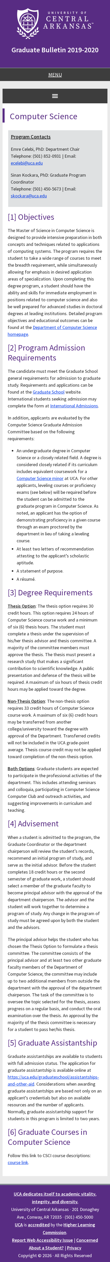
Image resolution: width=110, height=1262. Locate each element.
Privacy (74, 1248)
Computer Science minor (40, 478)
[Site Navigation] (55, 96)
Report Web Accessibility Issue (42, 1240)
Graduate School (48, 392)
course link (18, 1162)
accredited (39, 1225)
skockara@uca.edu (29, 196)
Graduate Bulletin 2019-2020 (55, 49)
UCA (19, 1225)
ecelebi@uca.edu (27, 163)
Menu (55, 74)
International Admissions (74, 406)
